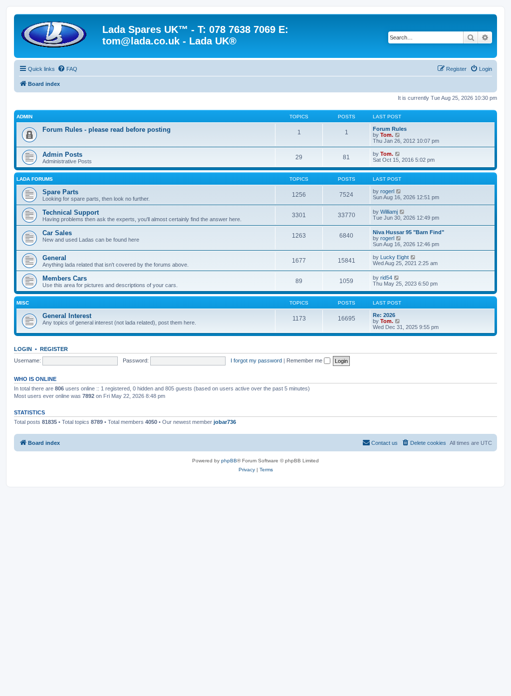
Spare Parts (60, 192)
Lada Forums (34, 179)
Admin (24, 116)
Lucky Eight (394, 257)
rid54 (386, 278)
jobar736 (225, 422)
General (54, 258)
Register (54, 349)
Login (23, 349)
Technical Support (70, 212)
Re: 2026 (384, 315)
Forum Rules (390, 129)
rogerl (387, 191)
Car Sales (57, 233)
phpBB (229, 460)
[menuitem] (67, 69)
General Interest (66, 316)
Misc (22, 303)
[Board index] (59, 32)
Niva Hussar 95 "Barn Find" (408, 232)
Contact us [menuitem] (384, 443)
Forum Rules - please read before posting (106, 129)
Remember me (305, 360)
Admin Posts (62, 154)
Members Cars (64, 278)
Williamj (389, 212)
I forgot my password (256, 360)
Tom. (386, 135)
